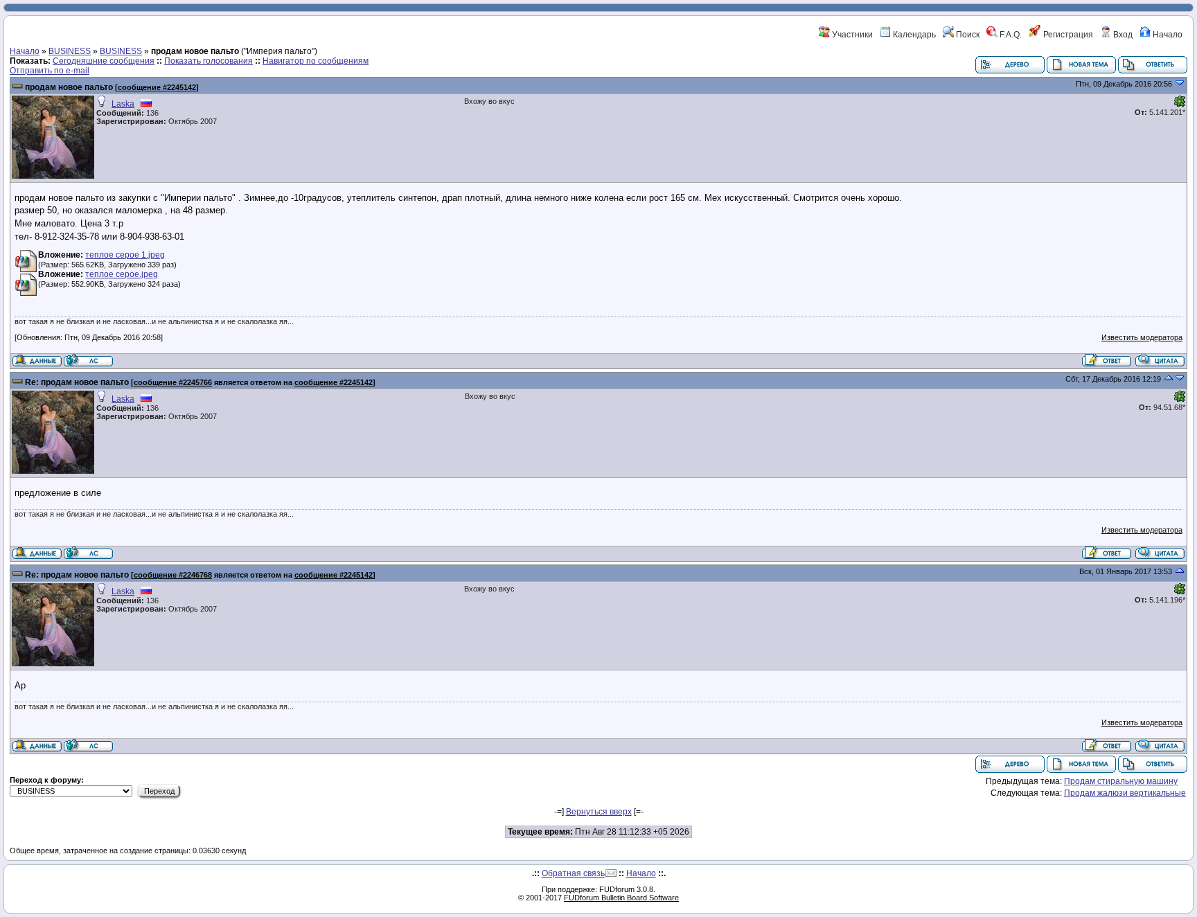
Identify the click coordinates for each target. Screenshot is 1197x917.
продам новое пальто (69, 87)
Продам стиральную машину (1121, 781)
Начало (1166, 34)
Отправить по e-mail (49, 70)
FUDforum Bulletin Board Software (621, 897)
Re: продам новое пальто (77, 382)
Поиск (966, 34)
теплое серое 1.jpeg (125, 255)
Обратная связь (573, 873)
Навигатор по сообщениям (316, 61)
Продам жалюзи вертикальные (1125, 793)
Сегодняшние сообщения (103, 61)
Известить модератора (1141, 337)
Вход (1122, 34)
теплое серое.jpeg (121, 274)
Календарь (913, 34)
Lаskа (123, 104)
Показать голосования (208, 61)
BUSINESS (69, 51)
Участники (851, 34)
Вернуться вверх (599, 812)
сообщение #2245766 (173, 382)
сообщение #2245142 (157, 87)
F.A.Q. (1010, 34)
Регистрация (1067, 34)
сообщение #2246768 (173, 575)
